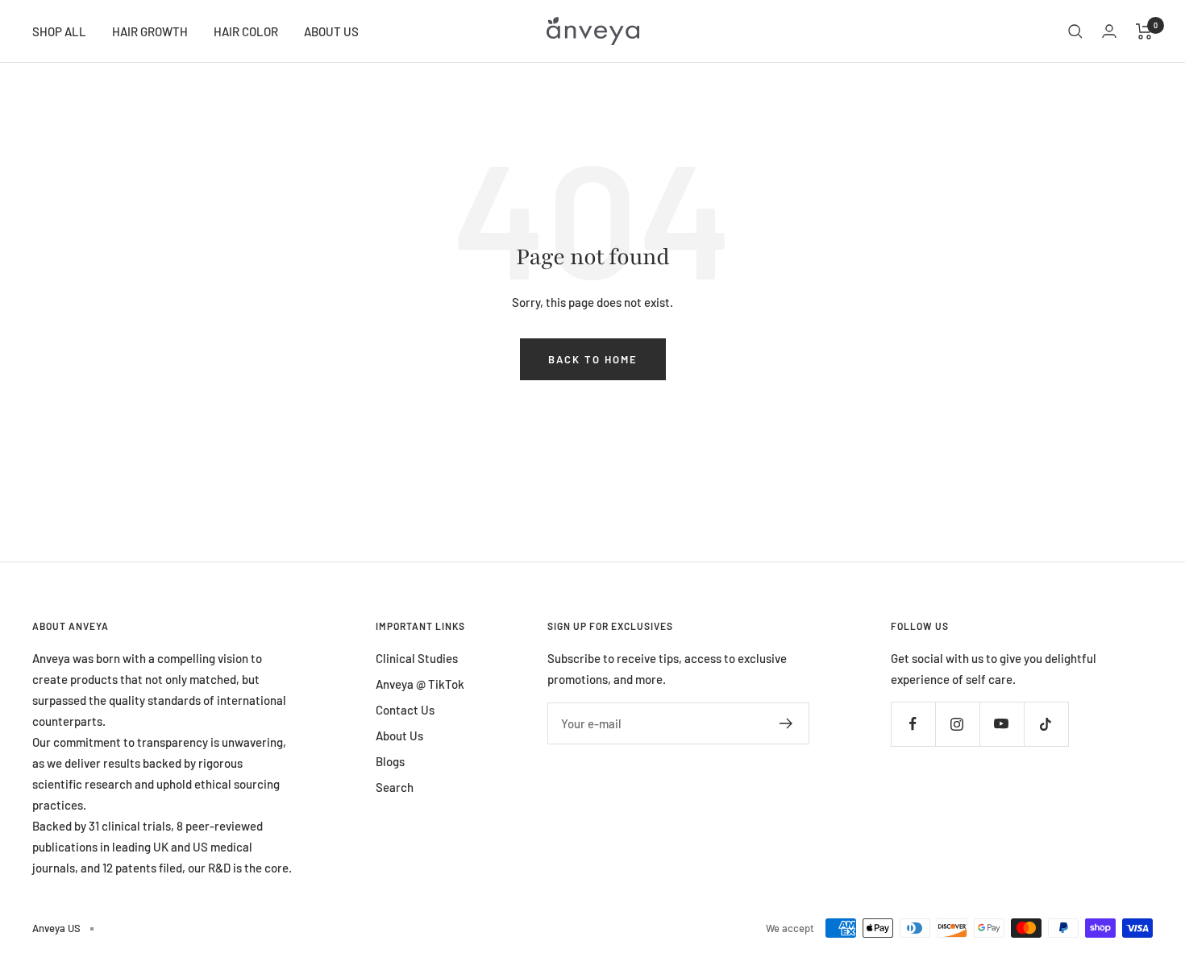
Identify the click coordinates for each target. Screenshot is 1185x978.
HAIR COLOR (246, 31)
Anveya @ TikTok (420, 684)
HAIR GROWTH (150, 31)
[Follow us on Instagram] (957, 724)
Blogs (390, 761)
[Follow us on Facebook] (913, 724)
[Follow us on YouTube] (1001, 724)
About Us (399, 735)
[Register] (786, 723)
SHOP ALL (59, 31)
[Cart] (1144, 31)
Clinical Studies (417, 658)
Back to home (593, 359)
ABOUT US (331, 31)
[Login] (1109, 31)
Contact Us (405, 709)
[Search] (1075, 31)
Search (395, 787)
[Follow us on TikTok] (1046, 724)
